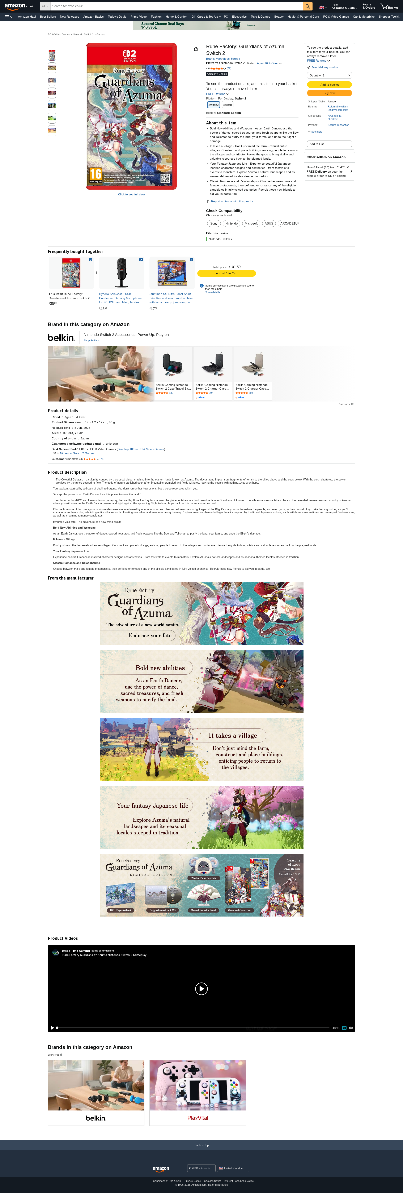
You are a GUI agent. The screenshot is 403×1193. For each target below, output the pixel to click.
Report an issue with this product (233, 201)
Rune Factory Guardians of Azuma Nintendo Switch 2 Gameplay (104, 955)
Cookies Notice (212, 1181)
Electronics (239, 16)
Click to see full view (131, 194)
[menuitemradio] (344, 1028)
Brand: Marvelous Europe (223, 58)
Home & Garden (176, 16)
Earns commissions (103, 950)
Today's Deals (117, 16)
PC (226, 16)
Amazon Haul (27, 16)
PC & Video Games (336, 16)
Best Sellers (48, 16)
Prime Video (139, 16)
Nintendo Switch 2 (83, 34)
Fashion (156, 16)
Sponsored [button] (345, 404)
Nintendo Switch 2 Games (77, 453)
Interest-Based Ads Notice (239, 1181)
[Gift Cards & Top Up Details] (220, 16)
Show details (212, 292)
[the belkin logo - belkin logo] (61, 337)
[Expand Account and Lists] (356, 8)
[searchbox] (177, 6)
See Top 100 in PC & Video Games (141, 449)
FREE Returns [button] (317, 60)
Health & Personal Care (303, 16)
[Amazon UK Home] (161, 1170)
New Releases (69, 16)
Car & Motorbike (364, 16)
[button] (9, 17)
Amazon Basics (93, 16)
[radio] (52, 55)
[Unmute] (351, 1027)
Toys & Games (260, 16)
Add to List (317, 144)
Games (101, 34)
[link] (121, 273)
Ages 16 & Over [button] (268, 63)
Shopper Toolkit (389, 16)
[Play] (51, 1028)
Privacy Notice (192, 1181)
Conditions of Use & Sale (167, 1181)
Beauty (279, 16)
